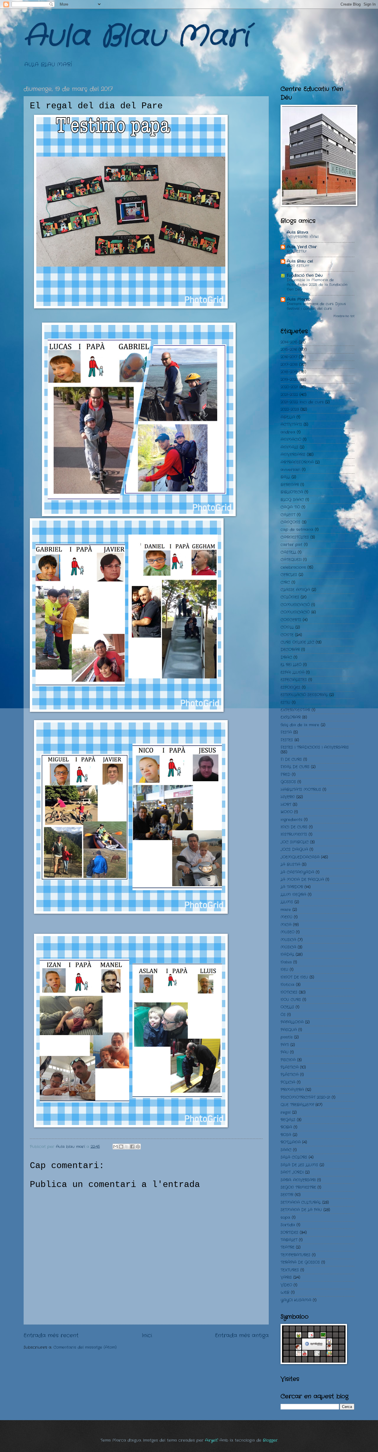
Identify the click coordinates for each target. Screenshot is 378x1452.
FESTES (287, 740)
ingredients (291, 820)
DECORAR (290, 650)
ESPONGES (290, 687)
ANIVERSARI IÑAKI (303, 237)
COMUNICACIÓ (295, 605)
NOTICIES (289, 992)
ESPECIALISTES (294, 680)
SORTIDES (289, 1232)
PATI (285, 1045)
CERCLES (289, 575)
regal (286, 1112)
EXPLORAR (291, 717)
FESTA (286, 732)
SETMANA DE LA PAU (301, 1210)
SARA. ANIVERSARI (298, 1180)
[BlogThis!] (121, 1147)
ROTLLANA (291, 1142)
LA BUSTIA (290, 864)
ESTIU (285, 702)
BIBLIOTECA (292, 492)
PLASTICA (290, 1067)
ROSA (286, 1135)
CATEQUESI (291, 560)
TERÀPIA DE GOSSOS (300, 1262)
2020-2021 (289, 387)
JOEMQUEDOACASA (300, 857)
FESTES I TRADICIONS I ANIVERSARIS (315, 747)
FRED (285, 774)
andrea (288, 432)
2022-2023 (290, 409)
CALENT (288, 515)
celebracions (293, 567)
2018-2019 (289, 372)
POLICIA (288, 1082)
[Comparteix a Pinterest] (138, 1147)
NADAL (287, 954)
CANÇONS (290, 522)
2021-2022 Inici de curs (302, 402)
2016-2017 (289, 357)
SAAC (286, 1150)
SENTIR (287, 1195)
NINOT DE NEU (294, 977)
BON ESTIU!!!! (298, 266)
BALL (285, 477)
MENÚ (286, 917)
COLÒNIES (290, 597)
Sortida (288, 1225)
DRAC (286, 657)
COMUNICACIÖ (295, 612)
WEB (285, 1292)
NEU (284, 969)
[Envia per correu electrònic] (115, 1147)
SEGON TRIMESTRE (298, 1187)
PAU (285, 1052)
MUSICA (288, 940)
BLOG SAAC (292, 500)
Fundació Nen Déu (305, 275)
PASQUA (289, 1030)
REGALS (288, 1120)
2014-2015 (289, 342)
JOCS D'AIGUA (294, 849)
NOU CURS (291, 1000)
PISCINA (288, 1060)
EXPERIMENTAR (295, 710)
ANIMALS (289, 447)
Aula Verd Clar (302, 247)
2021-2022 (289, 395)
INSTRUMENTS (294, 834)
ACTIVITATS (291, 424)
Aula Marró (298, 299)
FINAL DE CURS (295, 767)
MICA (286, 925)
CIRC (285, 582)
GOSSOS (288, 782)
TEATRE (287, 1247)
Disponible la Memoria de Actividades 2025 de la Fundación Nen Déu (317, 284)
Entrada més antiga (242, 1335)
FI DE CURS (291, 759)
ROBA (286, 1127)
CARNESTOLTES (295, 537)
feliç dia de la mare (300, 725)
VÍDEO (286, 1285)
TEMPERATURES (295, 1255)
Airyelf (211, 1440)
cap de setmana (297, 529)
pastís (287, 1037)
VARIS (286, 1277)
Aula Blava (297, 232)
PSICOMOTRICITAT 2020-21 (305, 1097)
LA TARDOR (292, 887)
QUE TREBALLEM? (297, 1105)
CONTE (287, 635)
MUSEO (287, 932)
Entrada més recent (51, 1335)
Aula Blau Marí (136, 37)
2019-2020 (289, 379)
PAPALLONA (292, 1022)
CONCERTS (291, 620)
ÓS (283, 1015)
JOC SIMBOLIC (295, 842)
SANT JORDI (292, 1172)
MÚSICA (288, 947)
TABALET (289, 1240)
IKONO (287, 812)
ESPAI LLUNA (292, 672)
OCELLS (287, 1007)
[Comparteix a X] (127, 1147)
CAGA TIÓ (290, 507)
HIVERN (288, 797)
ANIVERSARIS (293, 454)
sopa (285, 1217)
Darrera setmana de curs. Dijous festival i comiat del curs (316, 306)
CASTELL (288, 552)
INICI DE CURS (294, 827)
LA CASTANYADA (297, 872)
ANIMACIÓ (291, 439)
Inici (147, 1335)
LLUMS (287, 902)
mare (286, 910)
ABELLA (288, 417)
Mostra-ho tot (343, 316)
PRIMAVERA (292, 1090)
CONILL (287, 627)
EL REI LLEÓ (291, 665)
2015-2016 (289, 349)
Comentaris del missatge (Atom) (85, 1347)
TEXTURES (290, 1270)
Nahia (286, 962)
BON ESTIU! (297, 251)
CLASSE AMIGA (295, 590)
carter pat (291, 544)
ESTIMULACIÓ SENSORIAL (304, 695)
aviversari (290, 469)
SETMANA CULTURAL (301, 1202)
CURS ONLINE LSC (297, 642)
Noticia (287, 984)
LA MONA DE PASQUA (302, 879)
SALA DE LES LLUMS (299, 1165)
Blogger (270, 1440)
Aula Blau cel (300, 261)
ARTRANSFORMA (297, 462)
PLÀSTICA (290, 1074)
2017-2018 (289, 364)
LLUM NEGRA (293, 894)
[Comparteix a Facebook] (132, 1147)
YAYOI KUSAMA (296, 1300)
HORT (286, 804)
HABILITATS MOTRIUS (301, 789)
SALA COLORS (294, 1157)
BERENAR (290, 485)
